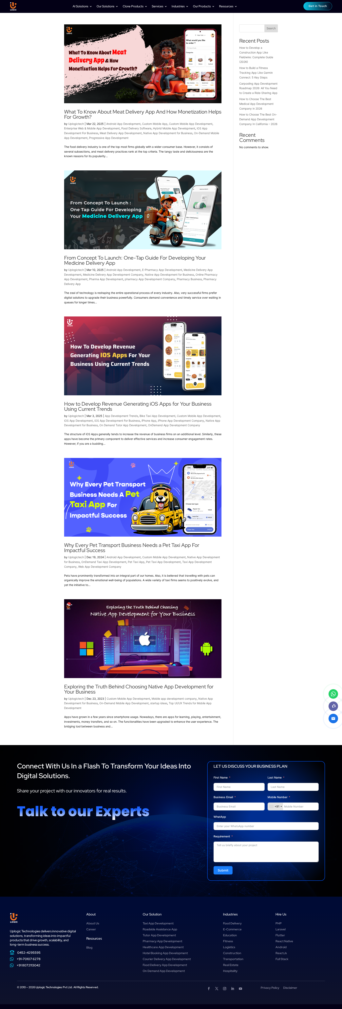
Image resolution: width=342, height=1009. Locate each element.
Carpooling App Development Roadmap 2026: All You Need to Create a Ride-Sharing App (258, 88)
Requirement (222, 836)
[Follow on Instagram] (224, 988)
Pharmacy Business (189, 279)
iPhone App (149, 420)
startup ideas (158, 703)
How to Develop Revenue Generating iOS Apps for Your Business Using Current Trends (138, 406)
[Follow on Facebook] (209, 988)
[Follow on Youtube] (240, 988)
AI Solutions (80, 6)
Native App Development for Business (167, 133)
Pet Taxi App (136, 562)
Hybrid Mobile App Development (174, 128)
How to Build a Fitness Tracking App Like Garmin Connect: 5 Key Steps (256, 72)
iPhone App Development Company (181, 420)
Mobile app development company (174, 698)
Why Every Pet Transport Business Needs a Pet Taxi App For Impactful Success (131, 548)
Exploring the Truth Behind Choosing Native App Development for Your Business (139, 689)
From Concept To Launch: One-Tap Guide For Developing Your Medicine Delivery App (135, 260)
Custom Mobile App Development (190, 123)
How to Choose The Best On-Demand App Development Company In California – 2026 (258, 119)
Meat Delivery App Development (121, 133)
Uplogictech (76, 123)
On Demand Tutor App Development (122, 425)
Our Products (202, 6)
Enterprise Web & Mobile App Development (92, 128)
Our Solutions (105, 6)
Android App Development (123, 123)
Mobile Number (278, 797)
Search (271, 28)
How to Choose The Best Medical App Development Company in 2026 (256, 103)
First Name (221, 777)
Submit (223, 870)
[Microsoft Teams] (333, 706)
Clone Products (133, 6)
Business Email (223, 797)
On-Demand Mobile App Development (124, 703)
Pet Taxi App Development (163, 562)
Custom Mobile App (154, 123)
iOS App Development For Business (117, 420)
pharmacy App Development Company (150, 279)
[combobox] (275, 806)
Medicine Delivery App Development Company (113, 274)
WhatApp (220, 816)
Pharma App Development (106, 279)
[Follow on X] (217, 988)
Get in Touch (318, 6)
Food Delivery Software (136, 128)
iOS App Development (78, 420)
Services (157, 6)
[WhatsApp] (333, 694)
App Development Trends (121, 416)
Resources (226, 6)
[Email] (333, 718)
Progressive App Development (108, 138)
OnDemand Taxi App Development (103, 562)
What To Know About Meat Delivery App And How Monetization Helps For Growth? (142, 114)
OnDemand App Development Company (174, 425)
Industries (178, 6)
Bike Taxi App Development (157, 416)
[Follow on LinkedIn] (232, 988)
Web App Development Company (99, 566)
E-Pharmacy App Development (162, 269)
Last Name (275, 777)
